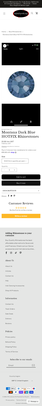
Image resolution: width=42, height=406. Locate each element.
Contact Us (9, 276)
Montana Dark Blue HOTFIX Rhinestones (18, 35)
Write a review (21, 216)
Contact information (22, 403)
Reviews (8, 323)
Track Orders (10, 309)
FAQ (7, 281)
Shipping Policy (11, 347)
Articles (8, 271)
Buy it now (21, 183)
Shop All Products (12, 291)
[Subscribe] (33, 365)
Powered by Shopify (23, 396)
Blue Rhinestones (15, 32)
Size (3, 156)
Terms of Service (11, 352)
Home (4, 32)
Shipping (4, 146)
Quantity (5, 166)
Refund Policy (10, 342)
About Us (8, 266)
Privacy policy (10, 337)
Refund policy (35, 396)
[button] (4, 13)
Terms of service (21, 400)
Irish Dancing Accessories (14, 286)
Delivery (8, 319)
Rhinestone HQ (12, 396)
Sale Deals (9, 314)
